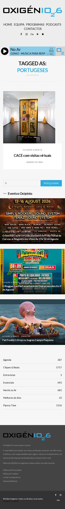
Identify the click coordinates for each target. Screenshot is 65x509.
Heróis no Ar (32, 390)
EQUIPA (19, 24)
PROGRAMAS (35, 24)
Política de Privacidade (12, 470)
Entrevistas (32, 375)
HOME (7, 24)
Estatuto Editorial (10, 481)
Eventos (25, 232)
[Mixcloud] (32, 34)
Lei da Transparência (11, 477)
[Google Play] (37, 34)
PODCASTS (53, 24)
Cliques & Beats (32, 150)
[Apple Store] (43, 34)
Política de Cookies (10, 474)
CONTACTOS (33, 29)
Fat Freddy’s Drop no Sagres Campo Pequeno (28, 339)
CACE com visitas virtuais (32, 155)
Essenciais (32, 382)
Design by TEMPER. (11, 501)
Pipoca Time (32, 405)
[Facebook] (21, 34)
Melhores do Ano (32, 397)
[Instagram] (26, 34)
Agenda (32, 359)
